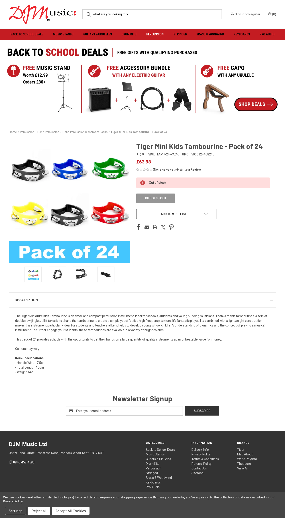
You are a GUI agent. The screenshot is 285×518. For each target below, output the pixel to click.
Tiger (240, 449)
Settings (15, 510)
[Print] (155, 227)
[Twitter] (163, 227)
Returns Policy (201, 463)
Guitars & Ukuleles (97, 34)
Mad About (245, 454)
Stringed (180, 34)
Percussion (155, 34)
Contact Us (199, 468)
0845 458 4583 (24, 462)
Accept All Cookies (70, 510)
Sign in (239, 14)
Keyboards (242, 34)
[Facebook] (138, 227)
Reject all (39, 510)
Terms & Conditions (205, 459)
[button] (188, 169)
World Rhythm (247, 459)
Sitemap (197, 473)
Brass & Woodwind (210, 34)
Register (254, 14)
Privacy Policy (201, 454)
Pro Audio (267, 34)
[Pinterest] (171, 227)
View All (242, 468)
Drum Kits (129, 34)
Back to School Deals (26, 34)
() (273, 14)
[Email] (147, 227)
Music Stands (63, 34)
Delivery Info (200, 449)
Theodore (244, 463)
